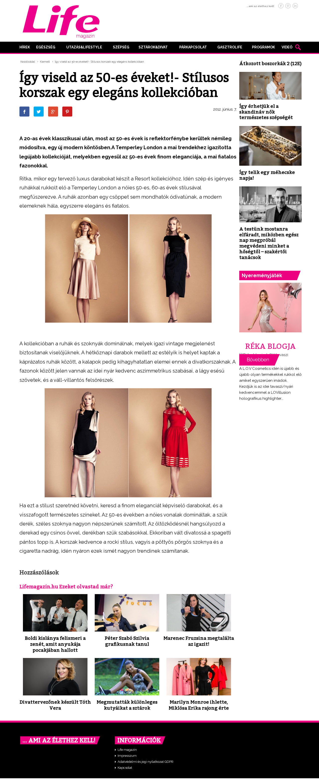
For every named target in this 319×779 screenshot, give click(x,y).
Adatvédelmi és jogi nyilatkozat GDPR (145, 762)
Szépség (121, 47)
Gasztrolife (229, 47)
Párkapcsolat (193, 47)
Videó (287, 47)
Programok (263, 47)
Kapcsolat (125, 768)
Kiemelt (45, 61)
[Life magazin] (61, 20)
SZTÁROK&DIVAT (153, 47)
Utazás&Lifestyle (84, 47)
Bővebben (259, 360)
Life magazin (127, 750)
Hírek (24, 47)
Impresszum (127, 756)
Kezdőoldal (27, 61)
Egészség (45, 47)
